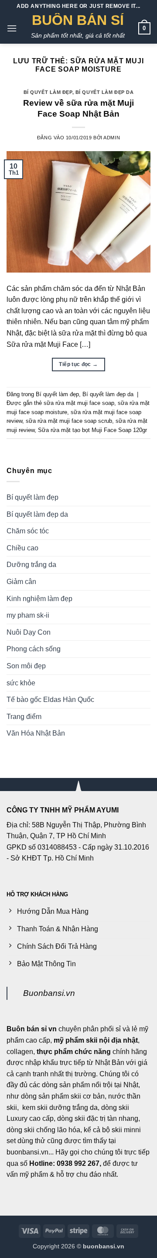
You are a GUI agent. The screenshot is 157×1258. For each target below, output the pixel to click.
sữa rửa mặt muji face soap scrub (69, 421)
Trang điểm (24, 716)
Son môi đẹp (26, 666)
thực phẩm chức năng (74, 1051)
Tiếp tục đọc (78, 364)
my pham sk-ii (28, 615)
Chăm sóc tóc (28, 531)
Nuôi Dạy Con (29, 632)
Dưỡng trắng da (31, 564)
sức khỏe (21, 683)
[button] (12, 28)
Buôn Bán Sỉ (78, 20)
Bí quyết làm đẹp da (104, 92)
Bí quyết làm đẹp (48, 92)
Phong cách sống (34, 649)
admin (111, 137)
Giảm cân (21, 581)
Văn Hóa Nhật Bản (36, 733)
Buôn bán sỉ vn (32, 1029)
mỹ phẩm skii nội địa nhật (96, 1040)
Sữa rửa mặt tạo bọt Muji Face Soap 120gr (92, 430)
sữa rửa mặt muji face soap (79, 403)
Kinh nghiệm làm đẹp (39, 598)
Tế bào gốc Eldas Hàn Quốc (50, 699)
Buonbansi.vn (49, 993)
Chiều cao (22, 548)
